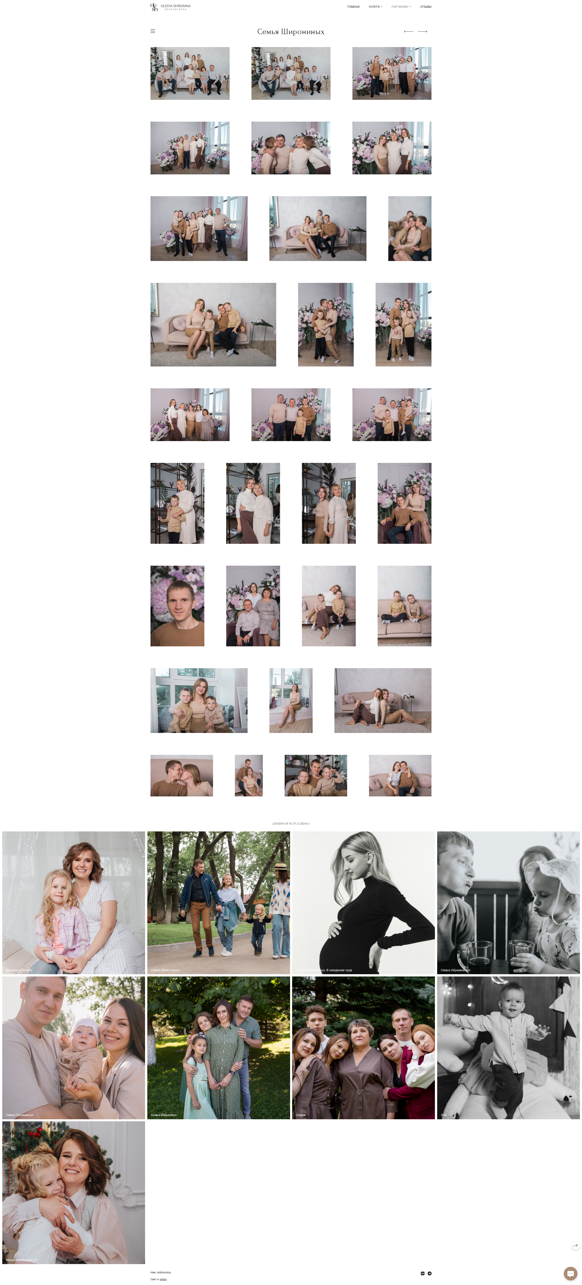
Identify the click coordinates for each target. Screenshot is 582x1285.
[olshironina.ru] (171, 7)
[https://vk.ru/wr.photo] (422, 1273)
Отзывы (425, 6)
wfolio (163, 1279)
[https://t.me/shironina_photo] (429, 1273)
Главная (353, 6)
